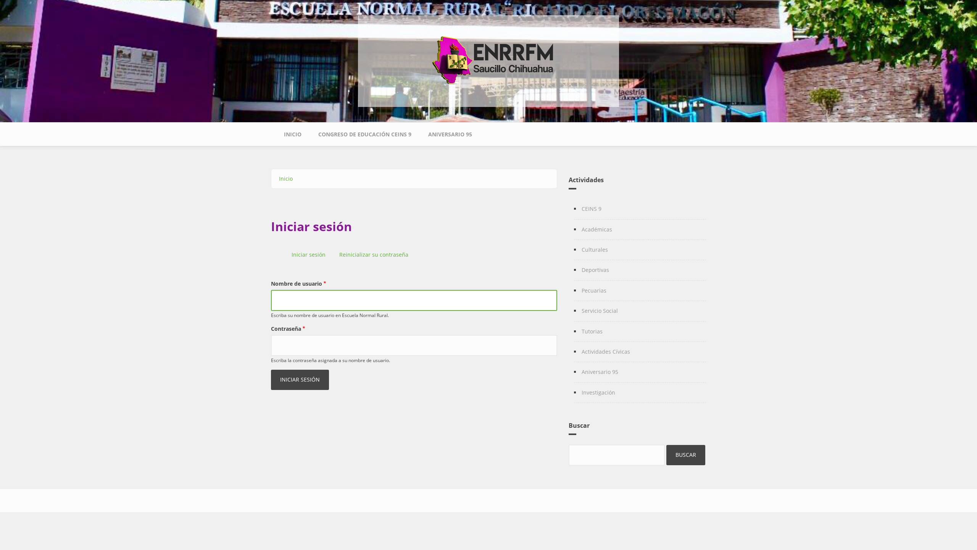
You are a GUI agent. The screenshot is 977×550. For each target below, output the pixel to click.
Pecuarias (594, 290)
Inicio (292, 134)
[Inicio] (488, 55)
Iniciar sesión (311, 255)
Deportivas (595, 269)
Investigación (598, 392)
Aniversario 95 (450, 134)
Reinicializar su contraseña (373, 254)
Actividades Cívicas (606, 351)
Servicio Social (600, 310)
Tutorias (592, 331)
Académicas (597, 229)
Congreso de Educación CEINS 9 (364, 134)
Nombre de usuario (296, 283)
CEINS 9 (591, 208)
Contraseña (286, 328)
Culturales (595, 249)
